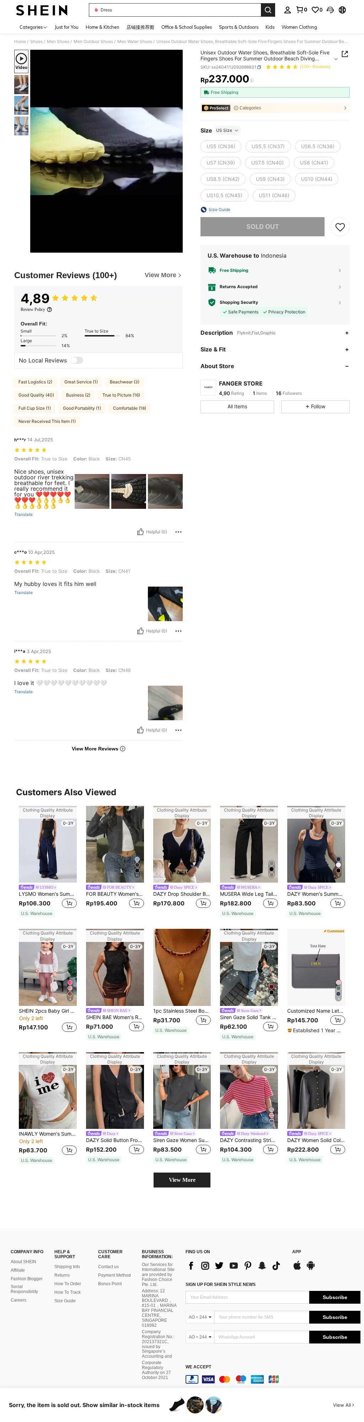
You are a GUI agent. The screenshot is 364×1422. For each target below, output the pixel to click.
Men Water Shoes (134, 41)
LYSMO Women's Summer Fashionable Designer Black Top (48, 894)
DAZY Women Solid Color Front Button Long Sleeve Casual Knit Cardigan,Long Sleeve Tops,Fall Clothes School (316, 1140)
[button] (330, 10)
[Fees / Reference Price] (252, 80)
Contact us (108, 1266)
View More (182, 1180)
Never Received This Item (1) (47, 421)
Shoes (36, 41)
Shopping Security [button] (239, 302)
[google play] (311, 1268)
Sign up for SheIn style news (221, 1284)
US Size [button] (224, 130)
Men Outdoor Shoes (93, 41)
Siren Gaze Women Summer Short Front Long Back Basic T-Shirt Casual (182, 1140)
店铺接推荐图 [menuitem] (140, 27)
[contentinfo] (273, 1379)
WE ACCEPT (198, 1367)
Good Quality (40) (36, 395)
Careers (18, 1300)
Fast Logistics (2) (35, 381)
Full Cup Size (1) (34, 408)
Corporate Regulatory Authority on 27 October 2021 (156, 1370)
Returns (62, 1275)
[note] (36, 913)
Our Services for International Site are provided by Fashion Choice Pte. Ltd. (158, 1274)
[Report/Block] (178, 532)
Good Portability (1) (82, 408)
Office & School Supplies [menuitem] (186, 27)
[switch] (76, 360)
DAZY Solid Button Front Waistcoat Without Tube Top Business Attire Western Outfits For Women (115, 1140)
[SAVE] (340, 226)
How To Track (67, 1292)
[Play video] (106, 151)
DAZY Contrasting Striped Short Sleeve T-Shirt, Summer (249, 1140)
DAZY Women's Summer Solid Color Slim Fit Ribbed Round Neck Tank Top (316, 894)
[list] (235, 1265)
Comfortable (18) (129, 408)
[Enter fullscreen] (177, 247)
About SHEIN (23, 1261)
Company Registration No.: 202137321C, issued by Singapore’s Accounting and (158, 1344)
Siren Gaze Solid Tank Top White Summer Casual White (249, 1017)
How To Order (67, 1283)
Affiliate (18, 1270)
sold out (262, 226)
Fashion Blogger (27, 1278)
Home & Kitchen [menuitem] (102, 27)
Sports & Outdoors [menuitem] (238, 27)
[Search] (268, 10)
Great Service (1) (81, 381)
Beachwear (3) (124, 381)
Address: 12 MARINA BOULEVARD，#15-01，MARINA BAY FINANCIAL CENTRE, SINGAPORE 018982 (159, 1308)
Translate (23, 514)
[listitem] (48, 862)
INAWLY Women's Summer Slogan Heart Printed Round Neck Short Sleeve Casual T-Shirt (48, 1134)
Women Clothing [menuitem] (299, 27)
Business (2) (78, 395)
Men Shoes (58, 41)
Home (20, 41)
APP (296, 1252)
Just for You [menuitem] (67, 27)
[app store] (297, 1268)
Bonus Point (110, 1283)
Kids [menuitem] (270, 27)
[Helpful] (140, 532)
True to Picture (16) (121, 395)
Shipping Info (67, 1266)
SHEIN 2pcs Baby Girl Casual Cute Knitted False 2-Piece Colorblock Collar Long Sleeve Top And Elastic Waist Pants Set (48, 1011)
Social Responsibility (24, 1289)
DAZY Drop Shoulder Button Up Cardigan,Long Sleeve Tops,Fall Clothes (182, 894)
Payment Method (114, 1275)
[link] (301, 9)
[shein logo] (42, 10)
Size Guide (65, 1300)
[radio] (220, 146)
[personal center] (287, 10)
